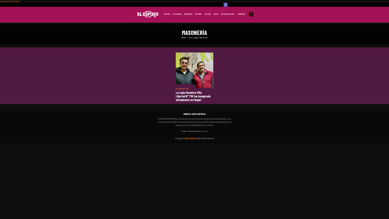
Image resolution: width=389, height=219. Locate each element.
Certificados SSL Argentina (10, 1)
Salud (216, 14)
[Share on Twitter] (207, 57)
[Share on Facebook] (212, 57)
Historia (198, 14)
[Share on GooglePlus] (203, 57)
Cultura (208, 14)
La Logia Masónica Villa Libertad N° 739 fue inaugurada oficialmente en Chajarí (193, 96)
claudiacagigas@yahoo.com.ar (197, 131)
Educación (188, 14)
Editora (167, 14)
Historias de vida (227, 14)
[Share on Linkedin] (198, 57)
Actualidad (177, 14)
